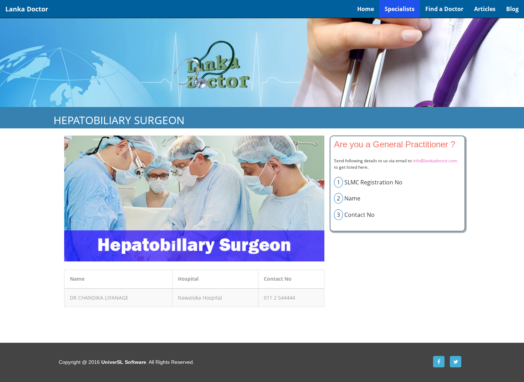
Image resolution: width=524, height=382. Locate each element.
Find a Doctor (444, 9)
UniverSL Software (123, 362)
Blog (512, 9)
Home (365, 9)
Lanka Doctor (26, 9)
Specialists (400, 9)
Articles (484, 9)
